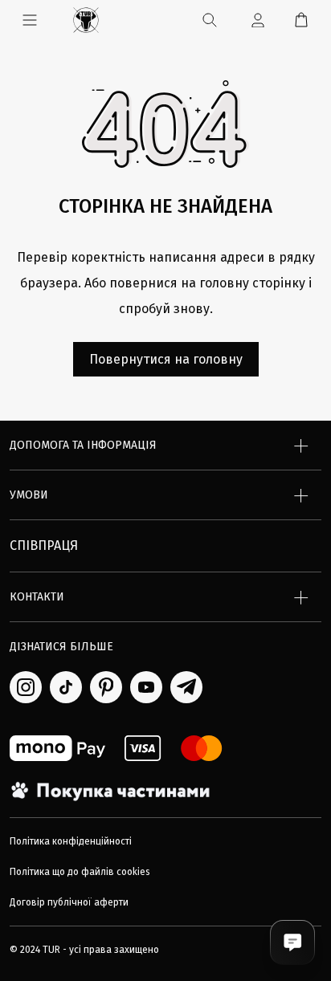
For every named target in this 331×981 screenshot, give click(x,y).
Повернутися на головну (166, 359)
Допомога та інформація (83, 445)
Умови (29, 495)
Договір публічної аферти (69, 902)
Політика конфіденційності (71, 841)
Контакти (37, 597)
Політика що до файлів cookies (80, 871)
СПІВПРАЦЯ (44, 545)
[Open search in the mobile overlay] (210, 20)
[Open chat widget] (292, 942)
